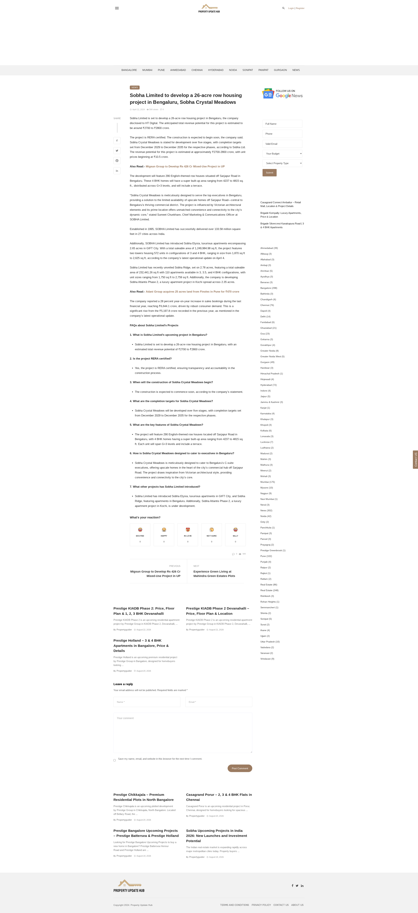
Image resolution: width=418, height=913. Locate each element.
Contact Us (281, 905)
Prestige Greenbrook (271, 550)
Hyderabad (216, 70)
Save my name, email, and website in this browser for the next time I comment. (160, 758)
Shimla (263, 613)
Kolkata (264, 430)
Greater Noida (267, 350)
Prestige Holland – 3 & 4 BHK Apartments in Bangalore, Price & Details (141, 646)
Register (300, 8)
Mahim (263, 459)
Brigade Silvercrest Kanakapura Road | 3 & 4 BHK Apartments (282, 225)
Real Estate (266, 584)
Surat (263, 624)
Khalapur (265, 419)
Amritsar (264, 271)
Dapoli (263, 310)
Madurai (264, 453)
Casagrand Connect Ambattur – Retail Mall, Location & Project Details (280, 204)
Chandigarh (266, 299)
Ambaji (263, 265)
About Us (297, 905)
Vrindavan (265, 658)
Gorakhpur (266, 345)
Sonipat (247, 70)
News (296, 70)
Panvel (263, 539)
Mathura (264, 465)
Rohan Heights (268, 601)
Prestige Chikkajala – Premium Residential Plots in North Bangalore (143, 797)
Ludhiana (265, 447)
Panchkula (265, 527)
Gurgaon (280, 70)
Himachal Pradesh (269, 373)
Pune (161, 70)
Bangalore (129, 70)
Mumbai (147, 70)
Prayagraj (265, 544)
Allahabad (265, 259)
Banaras (264, 282)
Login (291, 8)
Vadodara (265, 647)
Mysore (264, 487)
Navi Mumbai (267, 499)
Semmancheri (267, 607)
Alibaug (264, 253)
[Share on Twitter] (117, 151)
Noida (233, 70)
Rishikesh (265, 596)
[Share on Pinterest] (117, 161)
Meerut (264, 470)
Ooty (262, 522)
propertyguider (124, 629)
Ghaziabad (266, 328)
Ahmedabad (178, 70)
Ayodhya (264, 276)
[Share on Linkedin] (117, 171)
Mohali (263, 476)
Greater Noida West (270, 356)
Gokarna (264, 339)
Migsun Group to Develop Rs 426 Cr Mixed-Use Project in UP (155, 574)
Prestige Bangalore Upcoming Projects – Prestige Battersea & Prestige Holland (146, 833)
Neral (263, 504)
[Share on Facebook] (117, 141)
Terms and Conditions (234, 905)
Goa (262, 333)
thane (263, 630)
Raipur (263, 567)
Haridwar (265, 368)
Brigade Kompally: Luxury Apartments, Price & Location (280, 215)
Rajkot (263, 573)
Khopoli (264, 425)
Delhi (263, 316)
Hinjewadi (265, 379)
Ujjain (263, 636)
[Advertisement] (209, 41)
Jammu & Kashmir (269, 402)
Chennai (197, 70)
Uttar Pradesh (267, 641)
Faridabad (265, 322)
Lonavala (265, 436)
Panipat (263, 70)
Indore (263, 390)
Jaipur (263, 396)
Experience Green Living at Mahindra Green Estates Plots (214, 574)
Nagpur (264, 493)
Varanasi (264, 653)
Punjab (264, 561)
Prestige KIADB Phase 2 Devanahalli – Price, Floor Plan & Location (217, 610)
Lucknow (265, 442)
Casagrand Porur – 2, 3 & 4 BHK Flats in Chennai (219, 797)
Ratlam (264, 579)
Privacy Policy (261, 905)
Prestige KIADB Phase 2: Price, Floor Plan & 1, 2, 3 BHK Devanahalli (143, 610)
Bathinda (265, 293)
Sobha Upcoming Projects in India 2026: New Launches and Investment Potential (216, 836)
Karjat (263, 407)
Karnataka (265, 413)
